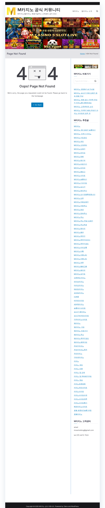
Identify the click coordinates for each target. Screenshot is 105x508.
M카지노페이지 (79, 270)
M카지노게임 (79, 141)
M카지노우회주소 (80, 206)
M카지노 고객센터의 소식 (83, 107)
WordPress (74, 506)
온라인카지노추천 (80, 350)
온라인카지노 (79, 346)
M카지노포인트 (79, 274)
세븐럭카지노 (79, 304)
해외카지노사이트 (80, 407)
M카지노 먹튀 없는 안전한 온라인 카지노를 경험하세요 (85, 101)
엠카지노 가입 (79, 327)
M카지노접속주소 (80, 213)
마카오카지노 (79, 285)
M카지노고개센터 (80, 145)
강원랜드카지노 (80, 278)
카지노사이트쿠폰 (80, 399)
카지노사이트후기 (80, 403)
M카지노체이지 (79, 229)
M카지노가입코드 (80, 138)
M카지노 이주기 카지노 (82, 134)
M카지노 (76, 11)
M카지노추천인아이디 (82, 240)
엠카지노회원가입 (80, 342)
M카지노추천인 (79, 236)
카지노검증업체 (80, 384)
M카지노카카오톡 (80, 247)
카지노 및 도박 (79, 372)
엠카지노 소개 (87, 11)
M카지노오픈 (79, 198)
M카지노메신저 (79, 160)
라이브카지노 (79, 282)
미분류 (76, 297)
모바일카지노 (79, 293)
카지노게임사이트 (80, 388)
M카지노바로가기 (80, 164)
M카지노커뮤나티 (80, 255)
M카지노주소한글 (80, 225)
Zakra (66, 506)
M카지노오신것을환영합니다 (84, 194)
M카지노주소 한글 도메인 (83, 221)
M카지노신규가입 (80, 183)
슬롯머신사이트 (80, 308)
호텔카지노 (78, 414)
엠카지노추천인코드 (81, 338)
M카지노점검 (79, 210)
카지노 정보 (78, 380)
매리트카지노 (79, 289)
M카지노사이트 (79, 176)
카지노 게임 (78, 365)
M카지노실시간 (79, 187)
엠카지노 (77, 323)
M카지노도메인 (79, 149)
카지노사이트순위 (80, 395)
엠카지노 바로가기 (81, 331)
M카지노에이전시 (80, 191)
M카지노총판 (79, 232)
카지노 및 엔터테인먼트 (83, 376)
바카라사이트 (79, 301)
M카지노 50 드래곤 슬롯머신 (85, 130)
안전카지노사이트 (80, 319)
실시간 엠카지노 (80, 312)
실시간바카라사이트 (81, 316)
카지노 (76, 361)
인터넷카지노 (79, 357)
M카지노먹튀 (79, 157)
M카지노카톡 (79, 251)
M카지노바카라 (79, 168)
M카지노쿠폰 (79, 263)
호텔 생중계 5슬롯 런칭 (82, 410)
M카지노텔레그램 (80, 266)
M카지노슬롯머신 (80, 179)
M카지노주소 (79, 217)
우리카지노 (78, 354)
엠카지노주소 (79, 335)
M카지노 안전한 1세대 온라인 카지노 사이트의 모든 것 (86, 111)
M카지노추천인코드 (81, 244)
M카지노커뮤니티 (80, 259)
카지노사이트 (79, 391)
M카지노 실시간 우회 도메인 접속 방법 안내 (85, 94)
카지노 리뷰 (78, 369)
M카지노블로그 (79, 172)
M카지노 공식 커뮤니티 (39, 9)
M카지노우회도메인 (81, 202)
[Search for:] (86, 81)
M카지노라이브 (79, 153)
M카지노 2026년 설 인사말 (84, 89)
